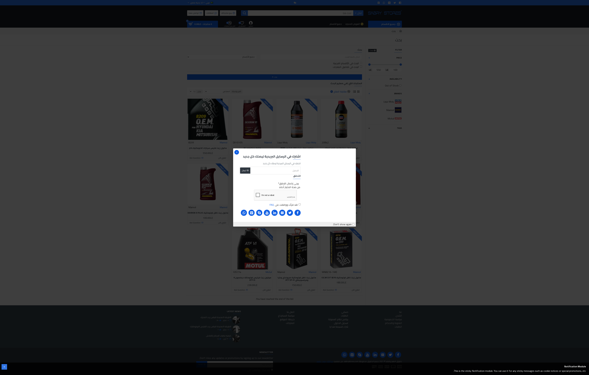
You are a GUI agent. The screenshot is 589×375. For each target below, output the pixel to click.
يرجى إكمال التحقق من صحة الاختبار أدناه (289, 185)
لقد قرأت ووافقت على (283, 205)
